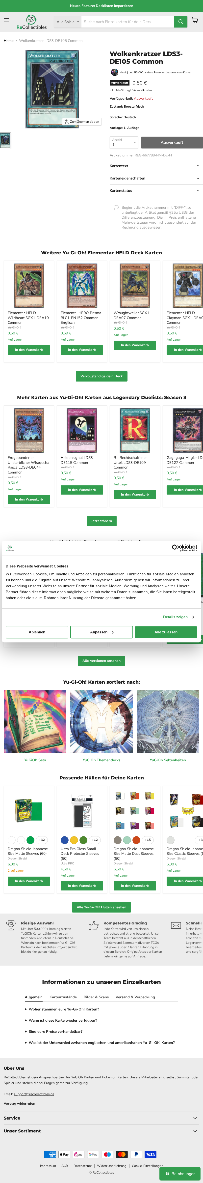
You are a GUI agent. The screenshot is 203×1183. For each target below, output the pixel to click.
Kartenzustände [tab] (63, 997)
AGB (64, 1166)
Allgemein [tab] (34, 997)
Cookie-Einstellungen (147, 1166)
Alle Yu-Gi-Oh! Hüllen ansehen (101, 907)
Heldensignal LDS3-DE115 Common (77, 460)
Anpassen (98, 632)
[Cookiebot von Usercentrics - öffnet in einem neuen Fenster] (175, 548)
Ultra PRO (67, 863)
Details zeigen (175, 617)
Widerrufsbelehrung (112, 1166)
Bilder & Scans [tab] (96, 997)
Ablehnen (37, 632)
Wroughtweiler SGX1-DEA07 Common (132, 315)
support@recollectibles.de (34, 1094)
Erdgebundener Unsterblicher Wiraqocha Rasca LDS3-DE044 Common (28, 465)
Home (9, 41)
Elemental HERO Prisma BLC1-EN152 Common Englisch (81, 317)
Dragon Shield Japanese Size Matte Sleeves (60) (28, 851)
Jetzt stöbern (101, 521)
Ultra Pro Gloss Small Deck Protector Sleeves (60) (80, 853)
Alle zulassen (166, 632)
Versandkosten (142, 90)
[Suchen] (180, 22)
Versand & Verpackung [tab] (135, 997)
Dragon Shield (17, 858)
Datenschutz (83, 1166)
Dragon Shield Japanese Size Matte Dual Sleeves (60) (134, 853)
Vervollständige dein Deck (101, 376)
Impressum (48, 1166)
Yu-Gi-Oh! (14, 327)
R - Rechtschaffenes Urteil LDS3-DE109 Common (130, 462)
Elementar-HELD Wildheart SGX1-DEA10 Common (28, 317)
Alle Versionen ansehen (101, 660)
